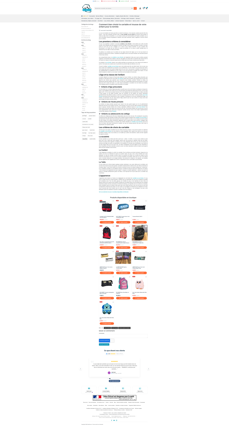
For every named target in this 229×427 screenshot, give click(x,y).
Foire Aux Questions (92, 402)
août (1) (83, 58)
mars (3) (84, 62)
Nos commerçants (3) (85, 37)
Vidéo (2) (83, 32)
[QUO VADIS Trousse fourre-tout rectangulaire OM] (123, 207)
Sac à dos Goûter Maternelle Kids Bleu (107, 318)
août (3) (83, 46)
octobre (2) (84, 100)
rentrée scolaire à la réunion (124, 327)
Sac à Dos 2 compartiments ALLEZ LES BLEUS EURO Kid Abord (107, 242)
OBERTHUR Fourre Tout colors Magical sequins (106, 268)
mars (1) (83, 50)
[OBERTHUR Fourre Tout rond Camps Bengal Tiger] (139, 258)
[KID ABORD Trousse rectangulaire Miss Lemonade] (107, 283)
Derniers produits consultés (122, 402)
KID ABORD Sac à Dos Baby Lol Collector (122, 293)
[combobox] (112, 8)
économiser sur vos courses (87, 124)
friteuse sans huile (86, 127)
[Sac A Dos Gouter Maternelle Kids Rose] (139, 283)
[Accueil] (82, 16)
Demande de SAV (129, 409)
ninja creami (90, 135)
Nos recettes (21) (84, 26)
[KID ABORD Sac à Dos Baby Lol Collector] (123, 283)
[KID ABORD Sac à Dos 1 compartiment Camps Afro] (139, 232)
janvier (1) (84, 52)
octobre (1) (84, 55)
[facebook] (111, 420)
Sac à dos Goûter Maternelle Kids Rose (140, 293)
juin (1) (83, 43)
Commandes (95, 405)
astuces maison (92, 115)
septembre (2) (85, 71)
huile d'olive (92, 130)
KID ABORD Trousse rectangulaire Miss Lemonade (107, 293)
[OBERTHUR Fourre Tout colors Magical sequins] (107, 258)
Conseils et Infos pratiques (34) (87, 30)
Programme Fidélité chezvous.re (135, 405)
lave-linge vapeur (92, 132)
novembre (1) (84, 99)
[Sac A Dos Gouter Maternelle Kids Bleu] (107, 308)
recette (84, 139)
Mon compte (89, 405)
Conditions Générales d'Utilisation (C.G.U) (110, 408)
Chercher (111, 402)
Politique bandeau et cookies (119, 409)
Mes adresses (101, 405)
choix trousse (114, 327)
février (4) (84, 80)
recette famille (92, 138)
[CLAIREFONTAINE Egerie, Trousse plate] (123, 258)
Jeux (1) (83, 33)
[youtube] (114, 420)
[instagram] (116, 420)
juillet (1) (84, 48)
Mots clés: (101, 327)
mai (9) (83, 110)
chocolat (84, 118)
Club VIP (86, 16)
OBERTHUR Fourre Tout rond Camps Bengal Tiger (139, 268)
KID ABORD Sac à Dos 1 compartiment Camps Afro (138, 242)
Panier (106, 405)
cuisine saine (84, 121)
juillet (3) (84, 89)
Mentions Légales (138, 408)
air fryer (84, 115)
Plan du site (85, 402)
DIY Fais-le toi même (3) (86, 28)
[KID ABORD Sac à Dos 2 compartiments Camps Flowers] (123, 232)
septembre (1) (85, 57)
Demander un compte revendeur (122, 405)
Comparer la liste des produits (133, 402)
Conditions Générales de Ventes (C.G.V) (93, 408)
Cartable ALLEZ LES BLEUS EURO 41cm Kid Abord (107, 217)
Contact (143, 20)
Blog (115, 402)
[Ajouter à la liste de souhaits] (113, 201)
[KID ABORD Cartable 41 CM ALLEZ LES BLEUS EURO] (107, 207)
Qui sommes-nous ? (101, 402)
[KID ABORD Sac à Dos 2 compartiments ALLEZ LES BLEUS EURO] (107, 232)
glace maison (84, 130)
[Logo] (86, 8)
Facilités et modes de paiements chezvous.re (104, 409)
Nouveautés (92, 16)
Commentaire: (101, 333)
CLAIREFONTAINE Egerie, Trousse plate (121, 268)
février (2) (84, 64)
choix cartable (107, 327)
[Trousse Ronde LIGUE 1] (139, 207)
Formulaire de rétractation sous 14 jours (126, 408)
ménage (84, 135)
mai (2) (83, 91)
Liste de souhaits (111, 405)
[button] (140, 8)
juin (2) (83, 60)
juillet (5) (84, 106)
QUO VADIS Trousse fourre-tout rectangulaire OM (122, 217)
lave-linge (84, 132)
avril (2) (83, 76)
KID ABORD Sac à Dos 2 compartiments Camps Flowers (122, 242)
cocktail (89, 118)
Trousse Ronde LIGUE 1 (137, 216)
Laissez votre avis (115, 380)
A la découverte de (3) (85, 35)
